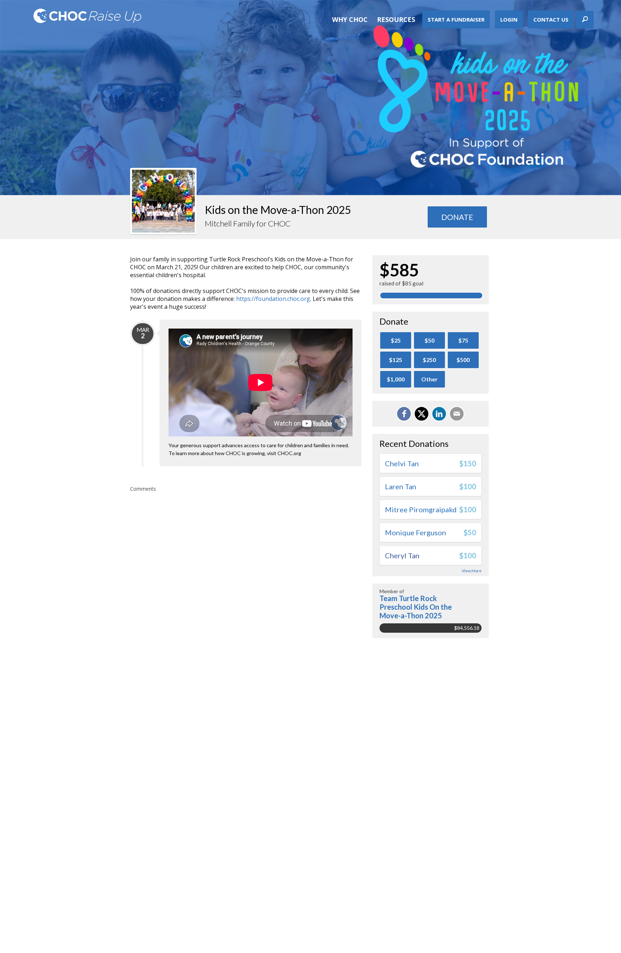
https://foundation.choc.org (273, 299)
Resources (396, 19)
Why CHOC (350, 19)
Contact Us (551, 19)
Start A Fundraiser (456, 19)
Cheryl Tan (402, 555)
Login (509, 19)
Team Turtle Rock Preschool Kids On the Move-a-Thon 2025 (416, 607)
